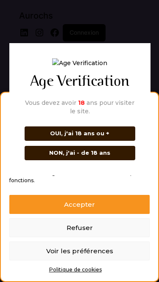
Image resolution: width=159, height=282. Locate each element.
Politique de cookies (75, 269)
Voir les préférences (79, 251)
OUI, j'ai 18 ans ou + (79, 133)
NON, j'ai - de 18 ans (79, 152)
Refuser (80, 228)
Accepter (79, 204)
